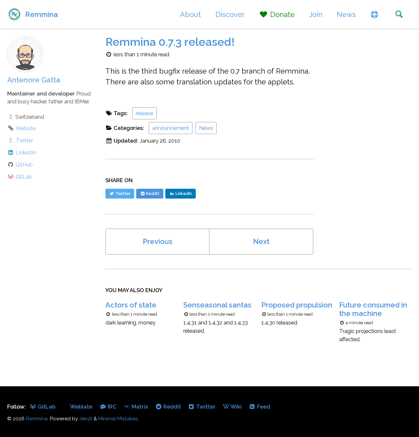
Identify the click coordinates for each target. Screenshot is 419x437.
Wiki (235, 406)
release (144, 113)
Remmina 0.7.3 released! (170, 41)
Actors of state (130, 305)
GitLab (45, 406)
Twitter (205, 406)
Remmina (41, 14)
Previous (158, 241)
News (346, 14)
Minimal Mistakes (117, 419)
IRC (111, 406)
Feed (263, 406)
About (190, 14)
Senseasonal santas (217, 305)
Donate (281, 14)
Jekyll (85, 419)
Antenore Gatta (33, 80)
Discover (230, 14)
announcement (170, 128)
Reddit (171, 406)
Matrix (139, 406)
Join (315, 14)
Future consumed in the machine (373, 309)
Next (261, 241)
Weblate (80, 406)
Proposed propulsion (296, 305)
